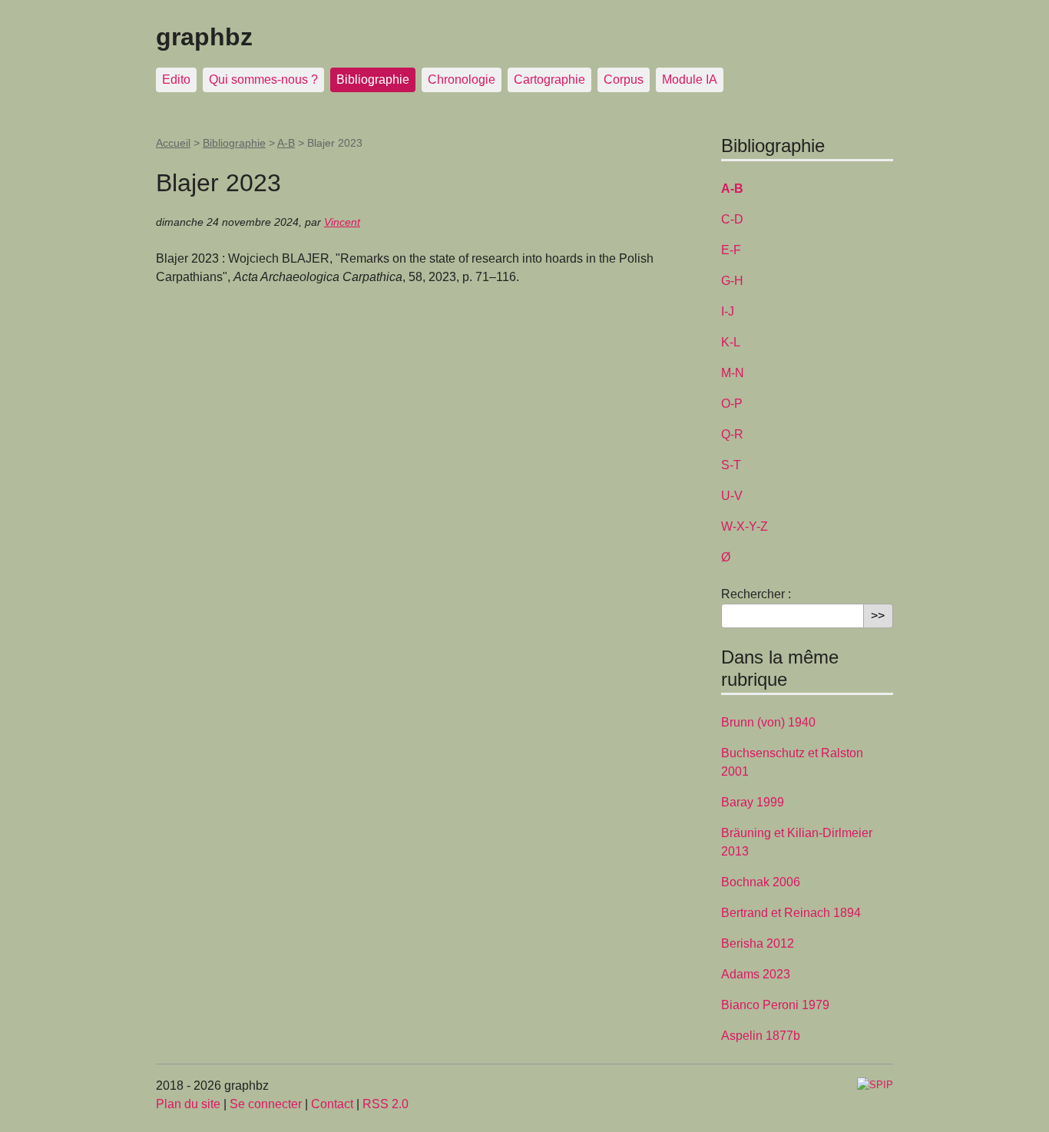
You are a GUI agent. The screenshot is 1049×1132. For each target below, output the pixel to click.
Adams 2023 (755, 974)
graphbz (204, 37)
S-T (731, 465)
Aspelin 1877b (760, 1035)
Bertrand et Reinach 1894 (791, 912)
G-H (732, 280)
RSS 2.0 (385, 1103)
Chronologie (461, 79)
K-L (730, 342)
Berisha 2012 (757, 943)
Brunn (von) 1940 (768, 722)
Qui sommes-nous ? (263, 79)
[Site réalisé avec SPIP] (875, 1084)
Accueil (173, 143)
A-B (286, 143)
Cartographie (549, 79)
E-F (731, 250)
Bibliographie (372, 79)
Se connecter (266, 1103)
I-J (727, 311)
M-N (732, 372)
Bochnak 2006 (760, 882)
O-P (732, 403)
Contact (332, 1103)
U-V (732, 495)
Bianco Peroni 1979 (775, 1004)
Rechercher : (756, 594)
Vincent (342, 222)
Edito (176, 79)
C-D (732, 219)
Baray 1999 (752, 802)
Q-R (732, 434)
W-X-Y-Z (744, 526)
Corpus (624, 79)
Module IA (689, 79)
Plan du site (188, 1103)
